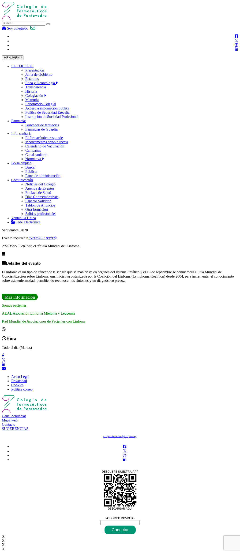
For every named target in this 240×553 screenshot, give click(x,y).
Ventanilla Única (23, 218)
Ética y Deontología (40, 83)
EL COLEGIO (22, 66)
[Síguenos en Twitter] (236, 41)
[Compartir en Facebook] (3, 355)
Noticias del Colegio (40, 184)
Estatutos (32, 79)
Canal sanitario (36, 155)
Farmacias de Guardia (41, 129)
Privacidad (19, 381)
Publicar (31, 171)
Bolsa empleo (21, 163)
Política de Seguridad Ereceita (47, 112)
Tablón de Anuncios (40, 205)
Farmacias (18, 121)
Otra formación (36, 209)
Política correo (22, 389)
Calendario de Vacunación (44, 146)
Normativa (33, 159)
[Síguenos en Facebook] (236, 36)
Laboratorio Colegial (40, 104)
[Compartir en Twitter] (3, 360)
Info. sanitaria (21, 133)
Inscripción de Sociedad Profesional (51, 117)
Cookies (17, 385)
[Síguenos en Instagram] (236, 45)
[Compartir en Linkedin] (3, 364)
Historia (31, 91)
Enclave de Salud (38, 193)
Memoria (32, 100)
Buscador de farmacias (42, 125)
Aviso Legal (20, 377)
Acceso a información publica (47, 108)
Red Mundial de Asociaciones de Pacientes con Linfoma (43, 321)
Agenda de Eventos (39, 188)
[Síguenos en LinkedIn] (236, 49)
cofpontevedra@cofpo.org (120, 436)
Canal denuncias (14, 416)
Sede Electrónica (27, 222)
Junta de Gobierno (38, 74)
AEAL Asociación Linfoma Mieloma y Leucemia (38, 313)
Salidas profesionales (40, 214)
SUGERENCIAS (15, 429)
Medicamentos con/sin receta (46, 142)
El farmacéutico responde (44, 138)
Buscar (30, 167)
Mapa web (10, 420)
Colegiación (34, 96)
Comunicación (22, 180)
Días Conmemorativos (41, 197)
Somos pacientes (14, 305)
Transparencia (35, 87)
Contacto (8, 424)
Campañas (33, 150)
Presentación (34, 70)
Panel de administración (42, 176)
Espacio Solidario (38, 201)
